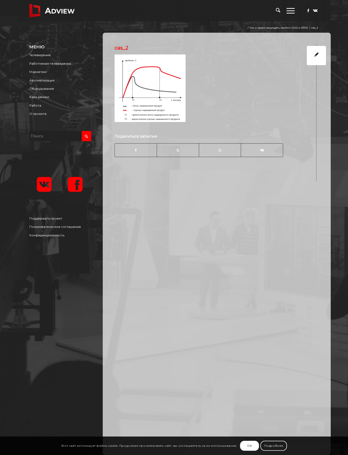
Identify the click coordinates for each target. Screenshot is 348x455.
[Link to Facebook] (308, 10)
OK (249, 445)
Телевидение (40, 55)
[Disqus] (220, 246)
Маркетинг (38, 72)
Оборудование (41, 88)
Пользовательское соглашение (55, 227)
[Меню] (289, 10)
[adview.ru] (52, 10)
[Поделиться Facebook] (136, 150)
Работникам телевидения (50, 63)
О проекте (38, 114)
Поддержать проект (45, 218)
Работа (35, 105)
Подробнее (273, 445)
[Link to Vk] (315, 10)
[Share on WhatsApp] (220, 150)
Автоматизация (41, 80)
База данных (39, 97)
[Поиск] (278, 10)
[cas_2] (316, 55)
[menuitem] (278, 10)
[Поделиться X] (178, 150)
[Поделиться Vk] (262, 150)
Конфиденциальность (46, 235)
